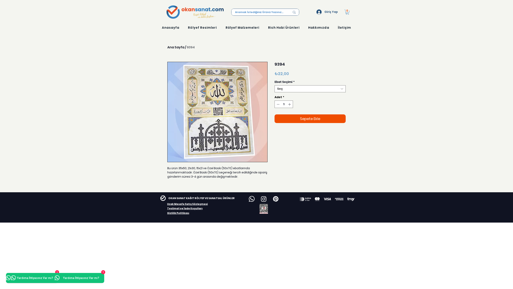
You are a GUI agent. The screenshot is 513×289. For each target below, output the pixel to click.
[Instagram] (263, 199)
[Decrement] (277, 104)
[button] (347, 12)
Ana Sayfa (175, 47)
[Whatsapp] (251, 199)
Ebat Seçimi (285, 82)
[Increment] (289, 104)
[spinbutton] (283, 104)
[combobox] (310, 88)
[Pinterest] (275, 199)
